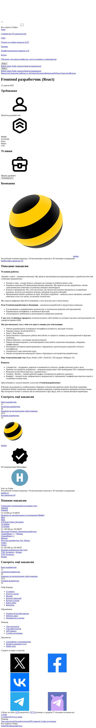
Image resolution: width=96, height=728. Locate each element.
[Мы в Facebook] (57, 672)
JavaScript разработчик (10, 406)
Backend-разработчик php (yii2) (14, 550)
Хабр (3, 726)
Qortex (3, 543)
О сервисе (10, 591)
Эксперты (41, 73)
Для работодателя (13, 629)
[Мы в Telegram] (19, 710)
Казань (19, 552)
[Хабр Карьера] (10, 25)
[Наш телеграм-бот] (57, 710)
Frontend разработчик (10, 415)
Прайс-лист (11, 646)
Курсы (19, 726)
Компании (49, 73)
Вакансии (5, 73)
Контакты (10, 605)
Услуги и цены (12, 594)
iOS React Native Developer (12, 522)
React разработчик (8, 402)
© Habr (4, 715)
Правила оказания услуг (16, 644)
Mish (3, 517)
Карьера (13, 726)
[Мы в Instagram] (57, 691)
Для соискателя (12, 626)
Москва (19, 534)
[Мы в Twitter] (19, 672)
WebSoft (4, 508)
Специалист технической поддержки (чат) (19, 506)
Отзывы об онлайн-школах (17, 613)
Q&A (7, 726)
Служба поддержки (14, 633)
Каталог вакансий (13, 598)
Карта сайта (11, 603)
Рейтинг (57, 73)
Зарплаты (65, 73)
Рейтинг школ (12, 616)
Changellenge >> (8, 534)
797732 (33, 712)
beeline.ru (5, 261)
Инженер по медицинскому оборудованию (19, 411)
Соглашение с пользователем (18, 642)
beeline (76, 256)
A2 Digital (5, 524)
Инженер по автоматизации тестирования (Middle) (22, 515)
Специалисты (15, 73)
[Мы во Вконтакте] (19, 691)
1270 (17, 712)
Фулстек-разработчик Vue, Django (15, 540)
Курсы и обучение (29, 73)
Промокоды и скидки (15, 618)
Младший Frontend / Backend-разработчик (19, 531)
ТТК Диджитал (7, 552)
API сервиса (11, 631)
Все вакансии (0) (16, 261)
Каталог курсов (12, 600)
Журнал (72, 73)
